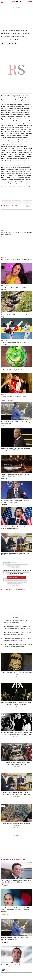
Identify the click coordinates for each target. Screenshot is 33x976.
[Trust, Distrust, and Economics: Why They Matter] (16, 813)
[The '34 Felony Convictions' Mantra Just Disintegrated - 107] (16, 954)
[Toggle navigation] (2, 1)
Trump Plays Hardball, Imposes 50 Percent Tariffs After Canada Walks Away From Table (15, 554)
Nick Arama (4, 452)
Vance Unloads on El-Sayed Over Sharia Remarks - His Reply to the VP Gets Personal (16, 527)
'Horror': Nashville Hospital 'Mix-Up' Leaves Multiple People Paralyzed (16, 422)
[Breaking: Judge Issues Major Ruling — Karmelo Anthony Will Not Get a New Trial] (16, 463)
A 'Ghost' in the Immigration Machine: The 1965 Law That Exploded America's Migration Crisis (16, 733)
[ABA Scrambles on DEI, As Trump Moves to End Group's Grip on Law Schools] (16, 692)
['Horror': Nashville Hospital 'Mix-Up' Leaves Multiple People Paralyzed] (16, 411)
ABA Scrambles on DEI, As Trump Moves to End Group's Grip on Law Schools (16, 703)
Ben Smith (16, 677)
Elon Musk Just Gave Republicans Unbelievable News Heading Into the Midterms (16, 881)
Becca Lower (4, 557)
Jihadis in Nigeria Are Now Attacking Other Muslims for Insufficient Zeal (16, 763)
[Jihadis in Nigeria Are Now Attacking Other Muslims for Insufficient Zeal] (16, 752)
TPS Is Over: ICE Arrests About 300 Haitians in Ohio (16, 673)
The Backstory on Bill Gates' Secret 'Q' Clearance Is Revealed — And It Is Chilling (15, 501)
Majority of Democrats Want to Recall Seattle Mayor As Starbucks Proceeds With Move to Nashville (15, 910)
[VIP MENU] (30, 1)
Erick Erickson (6, 36)
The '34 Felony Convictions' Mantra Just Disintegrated (13, 966)
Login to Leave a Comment (16, 577)
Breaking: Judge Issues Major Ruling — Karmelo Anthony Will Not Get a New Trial (15, 475)
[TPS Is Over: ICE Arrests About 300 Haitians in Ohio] (16, 662)
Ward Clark (17, 766)
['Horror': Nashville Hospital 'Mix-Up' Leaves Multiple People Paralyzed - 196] (16, 927)
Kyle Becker (4, 425)
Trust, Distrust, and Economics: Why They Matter (16, 824)
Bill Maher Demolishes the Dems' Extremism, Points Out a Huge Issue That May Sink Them (16, 449)
